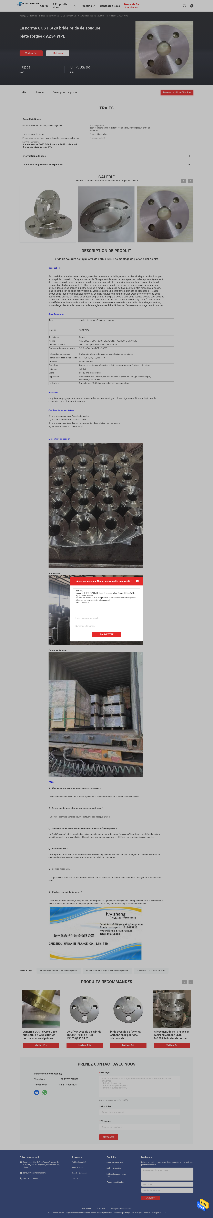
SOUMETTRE (106, 634)
